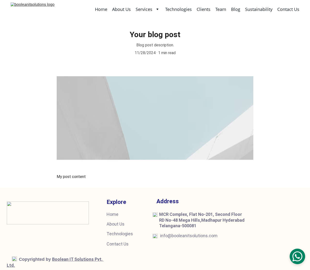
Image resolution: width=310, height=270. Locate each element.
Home (101, 9)
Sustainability (258, 9)
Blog (235, 9)
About (112, 224)
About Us (121, 9)
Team (220, 9)
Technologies (178, 9)
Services (144, 9)
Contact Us (288, 9)
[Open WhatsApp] (297, 256)
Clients (203, 9)
